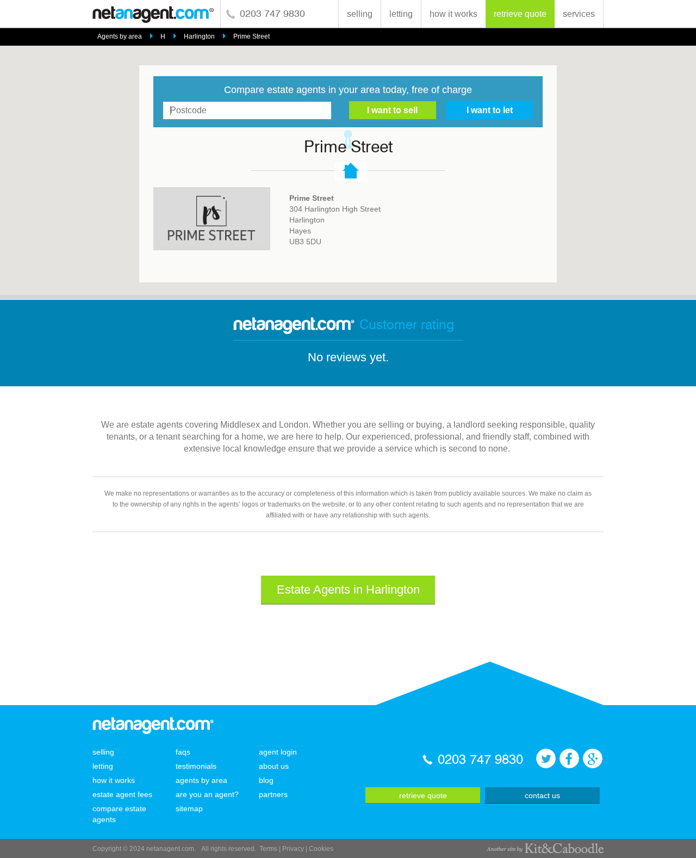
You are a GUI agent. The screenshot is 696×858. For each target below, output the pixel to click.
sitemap (189, 808)
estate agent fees (122, 794)
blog (266, 780)
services (579, 13)
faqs (183, 752)
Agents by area (119, 36)
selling (359, 13)
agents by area (201, 780)
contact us (542, 795)
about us (274, 766)
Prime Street (251, 36)
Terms (268, 849)
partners (273, 794)
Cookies (321, 849)
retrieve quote (520, 13)
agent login (278, 752)
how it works (453, 13)
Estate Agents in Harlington (348, 589)
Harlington (199, 36)
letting (401, 13)
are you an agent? (207, 794)
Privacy (293, 849)
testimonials (196, 766)
